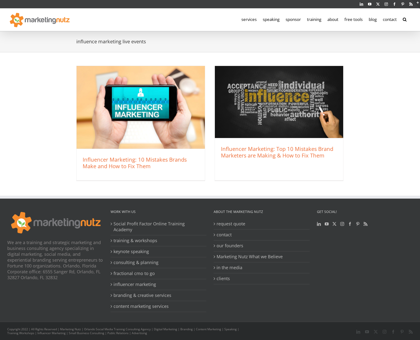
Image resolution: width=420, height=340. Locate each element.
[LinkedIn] (319, 224)
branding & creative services (142, 295)
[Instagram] (342, 224)
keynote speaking (131, 251)
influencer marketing (135, 284)
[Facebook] (350, 224)
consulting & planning (136, 262)
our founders (230, 245)
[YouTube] (327, 224)
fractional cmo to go (134, 273)
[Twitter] (334, 224)
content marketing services (141, 306)
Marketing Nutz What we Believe (250, 256)
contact (224, 235)
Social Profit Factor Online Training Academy (149, 226)
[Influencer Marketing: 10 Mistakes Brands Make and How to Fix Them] (141, 107)
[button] (405, 19)
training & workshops (135, 240)
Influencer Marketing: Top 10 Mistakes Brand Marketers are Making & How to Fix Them (277, 152)
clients (223, 278)
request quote (231, 224)
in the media (229, 267)
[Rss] (366, 224)
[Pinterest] (358, 224)
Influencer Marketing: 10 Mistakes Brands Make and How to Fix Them (135, 163)
